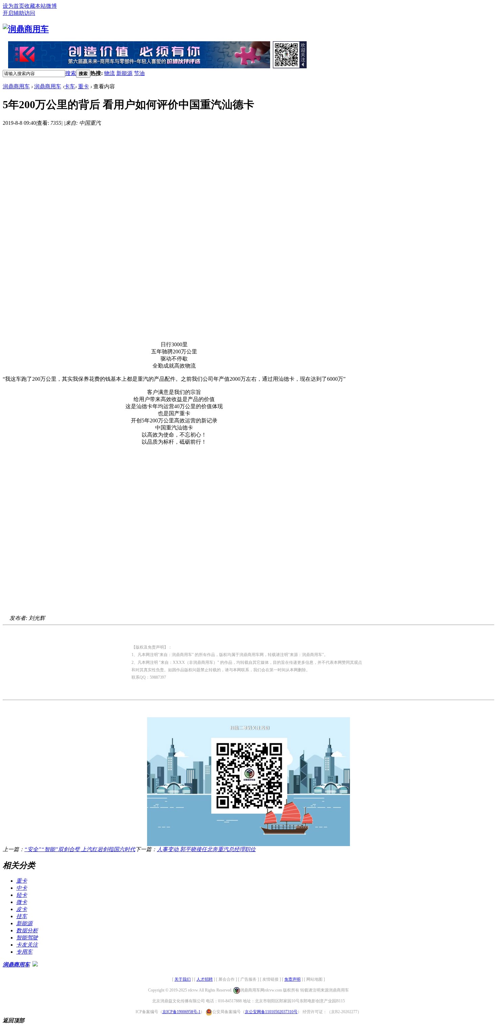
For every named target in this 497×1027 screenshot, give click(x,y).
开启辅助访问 (19, 13)
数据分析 (27, 930)
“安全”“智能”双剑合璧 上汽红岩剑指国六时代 (79, 849)
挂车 (21, 916)
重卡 (83, 86)
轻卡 (21, 895)
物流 (109, 73)
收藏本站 (35, 6)
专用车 (24, 952)
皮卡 (21, 909)
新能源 (124, 73)
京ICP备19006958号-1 (181, 1011)
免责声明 (292, 979)
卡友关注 (27, 945)
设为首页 (13, 6)
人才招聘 (204, 979)
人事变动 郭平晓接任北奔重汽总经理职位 (206, 849)
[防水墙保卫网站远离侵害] (35, 964)
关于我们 (182, 979)
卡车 (69, 86)
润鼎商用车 (16, 86)
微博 (51, 6)
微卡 (21, 902)
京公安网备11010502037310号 (271, 1011)
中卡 (21, 888)
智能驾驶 (27, 937)
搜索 (70, 73)
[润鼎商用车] (26, 29)
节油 (139, 73)
